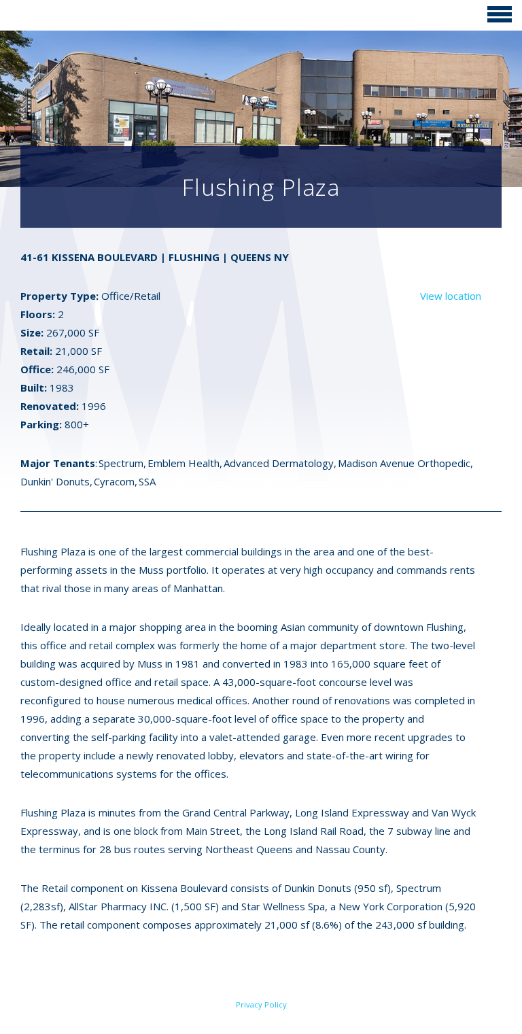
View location (450, 296)
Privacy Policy (261, 1004)
